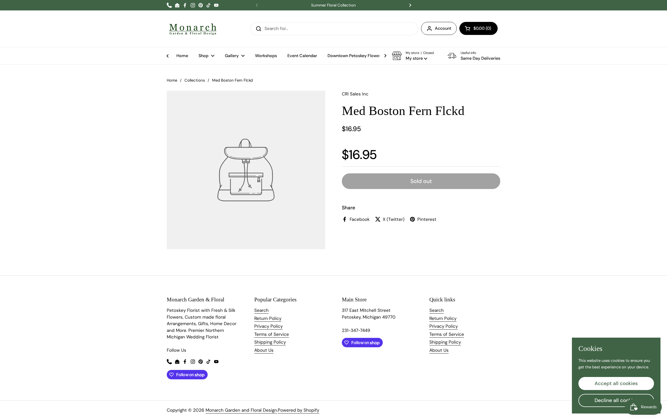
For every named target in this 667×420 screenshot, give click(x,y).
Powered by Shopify (298, 410)
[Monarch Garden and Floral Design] (193, 29)
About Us (264, 350)
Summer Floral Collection (333, 5)
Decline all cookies (616, 400)
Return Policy (267, 318)
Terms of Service (271, 334)
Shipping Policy (270, 342)
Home (172, 80)
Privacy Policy (268, 326)
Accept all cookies (616, 383)
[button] (478, 28)
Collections (194, 80)
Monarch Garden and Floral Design (241, 410)
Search (261, 310)
